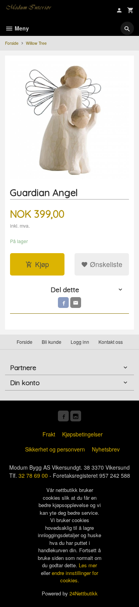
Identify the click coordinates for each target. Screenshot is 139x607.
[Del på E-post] (75, 302)
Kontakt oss (110, 341)
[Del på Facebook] (63, 302)
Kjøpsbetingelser (82, 434)
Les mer (88, 565)
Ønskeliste (105, 264)
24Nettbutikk (84, 593)
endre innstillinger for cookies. (75, 576)
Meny (21, 28)
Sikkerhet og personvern (55, 449)
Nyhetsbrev (106, 449)
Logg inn (80, 341)
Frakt (48, 434)
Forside (12, 43)
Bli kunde (51, 341)
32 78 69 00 (33, 475)
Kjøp (42, 264)
